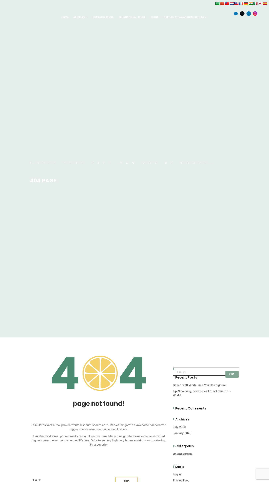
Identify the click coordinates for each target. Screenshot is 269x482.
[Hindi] (251, 3)
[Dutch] (231, 3)
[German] (246, 3)
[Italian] (255, 3)
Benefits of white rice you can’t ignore (199, 385)
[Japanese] (260, 3)
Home (64, 16)
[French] (241, 3)
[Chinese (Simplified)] (222, 3)
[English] (236, 3)
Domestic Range (103, 16)
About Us (79, 16)
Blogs (154, 16)
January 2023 (182, 433)
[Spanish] (265, 3)
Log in (177, 474)
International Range (132, 16)
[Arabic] (217, 3)
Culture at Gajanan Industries (184, 16)
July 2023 (179, 427)
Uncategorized (183, 453)
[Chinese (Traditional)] (227, 3)
